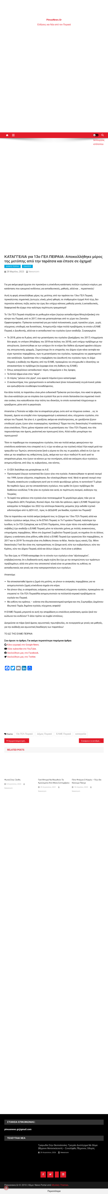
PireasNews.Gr (54, 19)
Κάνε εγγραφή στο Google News (23, 644)
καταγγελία (80, 734)
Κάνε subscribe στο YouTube (21, 648)
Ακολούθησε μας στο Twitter (21, 656)
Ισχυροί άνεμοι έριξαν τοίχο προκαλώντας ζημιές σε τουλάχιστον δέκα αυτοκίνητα (18, 741)
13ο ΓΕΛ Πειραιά (24, 734)
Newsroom (34, 271)
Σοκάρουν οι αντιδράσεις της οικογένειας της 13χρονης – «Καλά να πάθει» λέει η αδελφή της (92, 741)
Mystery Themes (60, 1185)
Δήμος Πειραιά (44, 734)
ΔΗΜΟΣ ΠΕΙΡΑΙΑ (12, 266)
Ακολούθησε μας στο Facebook (22, 653)
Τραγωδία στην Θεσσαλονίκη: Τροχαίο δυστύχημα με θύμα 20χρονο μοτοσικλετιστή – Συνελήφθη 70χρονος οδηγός (67, 1147)
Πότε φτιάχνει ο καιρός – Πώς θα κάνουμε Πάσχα (86, 781)
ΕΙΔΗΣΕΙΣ (27, 266)
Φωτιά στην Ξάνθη (12, 780)
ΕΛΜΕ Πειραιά (63, 734)
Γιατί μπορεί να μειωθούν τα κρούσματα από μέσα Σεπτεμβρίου (53, 781)
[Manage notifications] (6, 1188)
